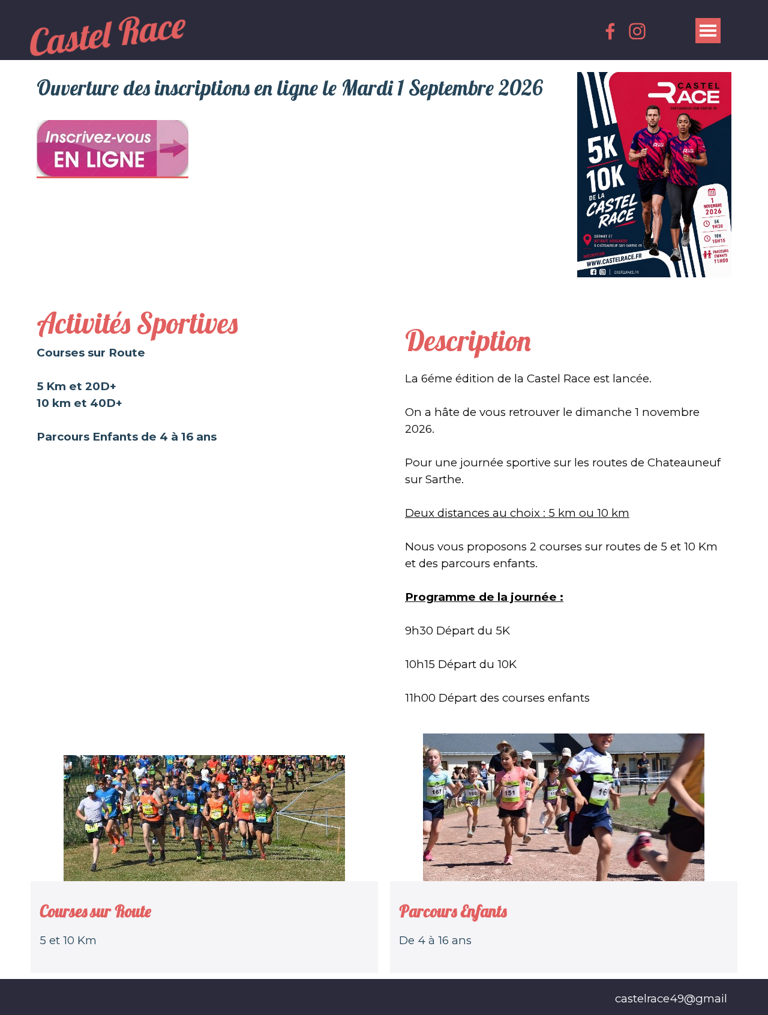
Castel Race (107, 33)
